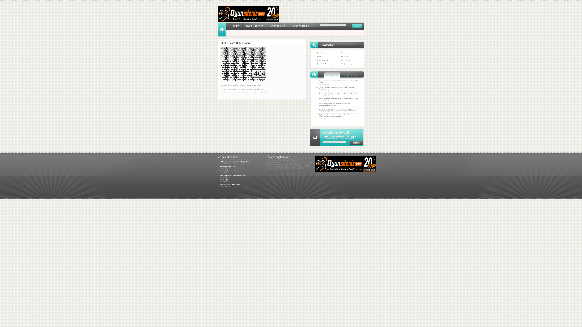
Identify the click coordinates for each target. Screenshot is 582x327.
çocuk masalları (272, 161)
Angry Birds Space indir (228, 166)
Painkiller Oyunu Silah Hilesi (230, 184)
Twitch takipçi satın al (294, 162)
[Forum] (235, 26)
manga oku (271, 164)
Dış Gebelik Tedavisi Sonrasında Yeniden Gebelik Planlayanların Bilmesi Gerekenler (335, 115)
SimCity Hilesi (224, 180)
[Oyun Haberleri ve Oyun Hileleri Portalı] (248, 21)
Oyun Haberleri (322, 60)
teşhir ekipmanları (292, 161)
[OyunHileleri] (278, 26)
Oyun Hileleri (345, 60)
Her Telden (344, 56)
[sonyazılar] (332, 76)
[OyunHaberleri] (255, 26)
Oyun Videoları (322, 64)
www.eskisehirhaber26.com (276, 162)
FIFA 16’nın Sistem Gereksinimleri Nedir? (233, 175)
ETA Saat (305, 162)
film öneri (281, 161)
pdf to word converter (288, 166)
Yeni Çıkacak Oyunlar (348, 64)
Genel (319, 56)
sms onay (277, 166)
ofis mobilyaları (287, 164)
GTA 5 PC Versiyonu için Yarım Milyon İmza (234, 162)
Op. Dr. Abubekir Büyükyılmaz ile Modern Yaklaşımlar (337, 110)
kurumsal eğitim (298, 164)
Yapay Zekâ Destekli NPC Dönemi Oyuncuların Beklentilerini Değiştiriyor (334, 104)
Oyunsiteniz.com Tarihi (236, 31)
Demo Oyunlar (322, 53)
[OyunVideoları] (301, 26)
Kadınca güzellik (298, 168)
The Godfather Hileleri (227, 171)
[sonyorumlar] (350, 76)
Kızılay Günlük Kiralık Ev (282, 168)
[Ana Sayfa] (223, 36)
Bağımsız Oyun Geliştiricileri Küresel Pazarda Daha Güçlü (338, 94)
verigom (278, 164)
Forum (343, 53)
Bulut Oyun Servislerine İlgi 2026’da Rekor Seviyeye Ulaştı (338, 98)
